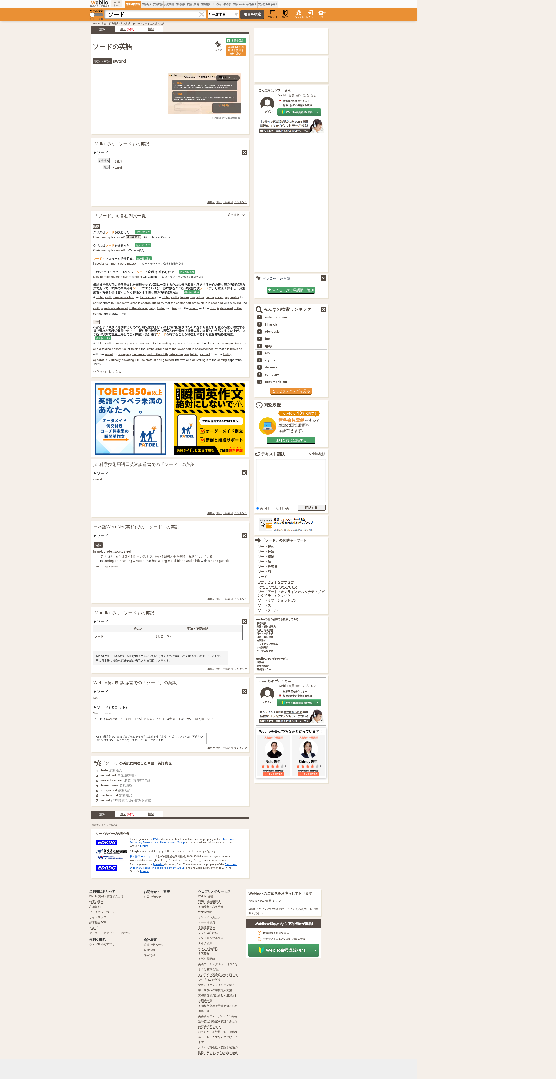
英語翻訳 (205, 4)
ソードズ (264, 605)
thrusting (125, 561)
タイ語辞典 (263, 647)
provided (236, 348)
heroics (105, 276)
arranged (161, 348)
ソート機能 (266, 556)
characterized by (152, 302)
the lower (178, 348)
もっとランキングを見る (291, 390)
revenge (116, 276)
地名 (160, 636)
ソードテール (268, 610)
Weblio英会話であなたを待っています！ (291, 731)
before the (176, 354)
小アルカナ (147, 719)
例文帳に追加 (143, 232)
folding (200, 297)
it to (208, 360)
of (101, 713)
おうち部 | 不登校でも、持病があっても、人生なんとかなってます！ (218, 1037)
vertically (110, 308)
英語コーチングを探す (245, 4)
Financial (271, 324)
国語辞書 (261, 623)
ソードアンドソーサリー (276, 582)
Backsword (109, 795)
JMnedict (158, 864)
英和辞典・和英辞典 (120, 23)
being (152, 308)
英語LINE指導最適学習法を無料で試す (236, 50)
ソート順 (264, 571)
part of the (193, 302)
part (188, 348)
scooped (217, 302)
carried (205, 354)
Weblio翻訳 (316, 454)
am (267, 353)
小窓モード (273, 16)
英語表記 (202, 629)
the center (178, 302)
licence (144, 846)
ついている (205, 556)
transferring (148, 297)
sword (117, 168)
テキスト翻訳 (273, 453)
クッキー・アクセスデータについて (111, 933)
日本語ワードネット (141, 856)
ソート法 (264, 561)
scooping (124, 354)
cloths (175, 297)
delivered (226, 308)
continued (145, 343)
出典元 (211, 202)
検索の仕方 (96, 901)
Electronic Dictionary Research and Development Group (182, 840)
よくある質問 (298, 909)
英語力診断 (193, 4)
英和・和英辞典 (265, 630)
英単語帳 (180, 4)
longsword (108, 790)
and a (97, 348)
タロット (131, 719)
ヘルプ (93, 927)
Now (96, 276)
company (272, 374)
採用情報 (149, 955)
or (116, 561)
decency (271, 367)
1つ (186, 719)
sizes (133, 302)
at (170, 348)
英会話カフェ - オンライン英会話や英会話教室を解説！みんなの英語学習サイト (218, 1021)
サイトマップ (97, 917)
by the (220, 343)
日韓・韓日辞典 (265, 637)
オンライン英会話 (221, 4)
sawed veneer (111, 780)
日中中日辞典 (206, 922)
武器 (146, 556)
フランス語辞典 (208, 933)
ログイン (310, 16)
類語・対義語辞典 (209, 901)
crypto (270, 360)
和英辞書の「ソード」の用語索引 (104, 824)
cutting (109, 561)
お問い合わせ (152, 897)
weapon (138, 561)
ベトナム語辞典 (265, 651)
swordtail (108, 775)
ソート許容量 (268, 566)
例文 (123, 29)
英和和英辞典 (133, 4)
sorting (219, 297)
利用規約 (95, 907)
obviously (272, 331)
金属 (164, 556)
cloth (108, 297)
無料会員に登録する (291, 440)
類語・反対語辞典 (266, 626)
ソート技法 (266, 551)
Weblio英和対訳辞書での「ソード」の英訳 (135, 683)
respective (122, 302)
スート (176, 719)
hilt (197, 561)
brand (97, 551)
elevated (122, 308)
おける (162, 719)
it (135, 360)
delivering (198, 360)
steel (127, 551)
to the (210, 297)
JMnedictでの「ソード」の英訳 (123, 613)
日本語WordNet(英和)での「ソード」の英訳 (136, 527)
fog (267, 338)
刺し (134, 556)
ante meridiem (276, 317)
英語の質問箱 (206, 959)
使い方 (285, 17)
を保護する (183, 556)
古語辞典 (261, 640)
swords (108, 713)
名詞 (119, 161)
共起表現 (169, 4)
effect (138, 276)
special (99, 263)
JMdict (136, 23)
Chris (96, 237)
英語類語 (158, 4)
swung (105, 237)
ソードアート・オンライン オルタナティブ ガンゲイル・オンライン (291, 593)
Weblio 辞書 (99, 23)
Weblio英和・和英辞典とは (106, 896)
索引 (219, 202)
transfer (118, 343)
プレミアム (299, 16)
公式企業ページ (154, 945)
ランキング (240, 202)
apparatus (232, 297)
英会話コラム (264, 669)
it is (227, 348)
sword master (127, 263)
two (174, 308)
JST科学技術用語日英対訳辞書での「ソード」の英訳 (144, 464)
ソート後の (266, 546)
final (192, 297)
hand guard (219, 561)
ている (212, 719)
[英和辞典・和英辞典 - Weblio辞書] (99, 2)
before (184, 297)
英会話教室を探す (268, 4)
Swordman (109, 785)
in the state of (138, 308)
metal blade (176, 561)
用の (140, 556)
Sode (96, 698)
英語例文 (146, 4)
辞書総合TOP (97, 922)
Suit (96, 713)
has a (156, 561)
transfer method (123, 297)
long (164, 561)
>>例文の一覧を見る (107, 372)
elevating (128, 360)
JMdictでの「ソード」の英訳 (121, 144)
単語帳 (260, 662)
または (119, 556)
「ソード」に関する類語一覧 (106, 567)
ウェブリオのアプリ (102, 944)
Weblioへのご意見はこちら (265, 901)
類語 (151, 29)
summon (111, 263)
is (139, 302)
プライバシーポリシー (103, 912)
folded (100, 297)
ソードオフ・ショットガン (277, 600)
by (112, 302)
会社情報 (149, 950)
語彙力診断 (263, 666)
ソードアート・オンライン (277, 587)
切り (103, 556)
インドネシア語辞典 (267, 644)
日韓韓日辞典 (206, 927)
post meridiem (276, 381)
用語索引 (228, 202)
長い (158, 556)
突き (127, 556)
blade (108, 551)
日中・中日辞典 (265, 633)
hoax (268, 346)
